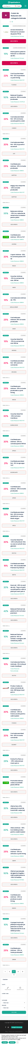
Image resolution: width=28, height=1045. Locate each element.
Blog (6, 1031)
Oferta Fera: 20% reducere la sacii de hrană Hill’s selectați (17, 808)
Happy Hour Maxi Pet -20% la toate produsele (17, 188)
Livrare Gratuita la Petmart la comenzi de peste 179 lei (17, 32)
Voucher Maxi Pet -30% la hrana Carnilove (16, 416)
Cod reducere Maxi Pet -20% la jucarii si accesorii (17, 144)
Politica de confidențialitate (16, 1031)
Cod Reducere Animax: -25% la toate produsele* (16, 950)
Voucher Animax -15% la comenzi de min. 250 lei (17, 278)
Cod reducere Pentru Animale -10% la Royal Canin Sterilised (18, 664)
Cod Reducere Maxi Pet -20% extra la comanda (17, 363)
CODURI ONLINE (8, 989)
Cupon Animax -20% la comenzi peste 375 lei (17, 257)
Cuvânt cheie (5, 993)
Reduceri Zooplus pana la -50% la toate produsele (18, 97)
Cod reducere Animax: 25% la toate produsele (17, 320)
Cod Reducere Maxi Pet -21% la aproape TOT (17, 463)
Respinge (12, 1042)
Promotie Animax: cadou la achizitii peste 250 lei (16, 783)
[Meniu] (25, 6)
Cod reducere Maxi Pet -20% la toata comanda (17, 736)
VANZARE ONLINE (20, 989)
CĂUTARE (14, 1012)
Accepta (4, 1042)
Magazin (4, 1005)
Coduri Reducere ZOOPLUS (17, 102)
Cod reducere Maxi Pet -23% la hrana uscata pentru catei (17, 119)
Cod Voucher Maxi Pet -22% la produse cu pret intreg (17, 76)
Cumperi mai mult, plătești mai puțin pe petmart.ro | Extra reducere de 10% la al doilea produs (17, 927)
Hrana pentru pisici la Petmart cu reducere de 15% (17, 54)
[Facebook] (5, 1027)
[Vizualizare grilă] (10, 22)
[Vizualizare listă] (12, 22)
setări (18, 1039)
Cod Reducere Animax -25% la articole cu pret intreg (18, 852)
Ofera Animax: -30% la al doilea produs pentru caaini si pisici (17, 830)
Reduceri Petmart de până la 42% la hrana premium (17, 611)
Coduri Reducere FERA (16, 813)
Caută (3, 984)
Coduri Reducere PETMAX (17, 880)
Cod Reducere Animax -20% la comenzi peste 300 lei (18, 442)
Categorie (4, 1000)
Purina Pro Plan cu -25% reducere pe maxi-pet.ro (16, 761)
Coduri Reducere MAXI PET (17, 80)
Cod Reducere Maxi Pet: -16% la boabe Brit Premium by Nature (18, 566)
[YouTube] (8, 1027)
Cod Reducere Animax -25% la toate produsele (18, 166)
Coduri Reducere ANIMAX (17, 170)
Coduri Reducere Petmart (17, 36)
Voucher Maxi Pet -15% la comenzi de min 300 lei (17, 341)
